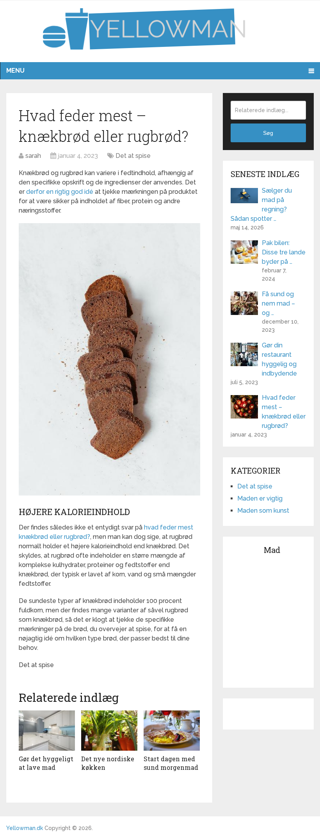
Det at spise (133, 155)
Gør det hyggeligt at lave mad (46, 763)
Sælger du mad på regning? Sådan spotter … (261, 204)
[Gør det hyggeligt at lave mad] (47, 730)
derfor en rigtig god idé (60, 191)
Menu (15, 70)
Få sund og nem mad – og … (278, 303)
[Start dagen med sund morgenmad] (172, 730)
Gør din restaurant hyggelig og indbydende (279, 359)
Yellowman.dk (24, 828)
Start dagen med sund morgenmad (171, 763)
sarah (33, 155)
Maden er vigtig (260, 498)
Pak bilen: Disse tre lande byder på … (284, 252)
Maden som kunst (263, 510)
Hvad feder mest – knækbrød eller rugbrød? (284, 411)
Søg (268, 133)
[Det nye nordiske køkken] (109, 730)
